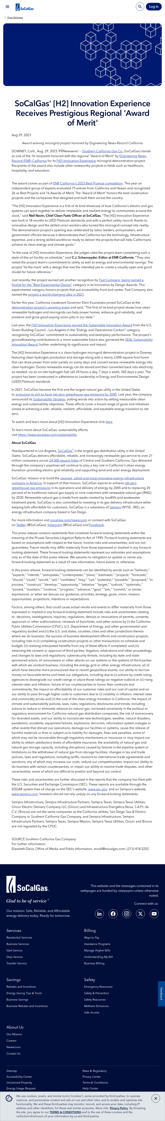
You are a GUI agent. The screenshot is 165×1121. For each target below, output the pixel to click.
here (109, 422)
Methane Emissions (96, 1006)
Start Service (14, 951)
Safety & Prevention (96, 993)
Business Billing (94, 963)
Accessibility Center (19, 1077)
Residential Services (19, 938)
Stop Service (14, 957)
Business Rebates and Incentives (27, 1006)
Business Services (17, 944)
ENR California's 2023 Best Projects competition (88, 183)
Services (13, 930)
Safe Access (91, 1013)
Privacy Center (91, 1077)
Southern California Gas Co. (102, 151)
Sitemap (11, 1071)
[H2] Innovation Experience (76, 161)
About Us (15, 1027)
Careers (11, 1041)
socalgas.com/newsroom (68, 520)
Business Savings (17, 1000)
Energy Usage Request (20, 1089)
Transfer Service (16, 963)
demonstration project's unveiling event (41, 307)
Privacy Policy (119, 1108)
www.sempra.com (25, 794)
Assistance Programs (97, 944)
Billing (90, 930)
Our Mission (14, 1034)
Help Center (90, 1089)
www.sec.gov (97, 789)
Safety (89, 980)
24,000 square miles (63, 460)
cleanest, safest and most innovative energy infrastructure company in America (78, 481)
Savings (13, 980)
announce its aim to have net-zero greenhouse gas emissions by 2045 (66, 394)
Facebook (96, 525)
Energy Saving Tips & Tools (24, 993)
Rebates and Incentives (21, 987)
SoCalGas (66, 451)
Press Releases (15, 18)
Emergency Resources (98, 987)
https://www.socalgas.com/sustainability (47, 435)
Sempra (115, 507)
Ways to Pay (91, 938)
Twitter (21, 525)
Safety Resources (95, 1000)
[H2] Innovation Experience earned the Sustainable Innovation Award (82, 325)
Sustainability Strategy (49, 399)
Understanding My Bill (98, 957)
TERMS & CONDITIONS (65, 1112)
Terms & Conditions (95, 1083)
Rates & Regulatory (94, 1071)
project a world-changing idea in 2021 (56, 294)
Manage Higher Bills (97, 951)
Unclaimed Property (19, 1083)
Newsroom (13, 1047)
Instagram (54, 525)
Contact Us (13, 1054)
